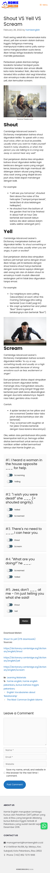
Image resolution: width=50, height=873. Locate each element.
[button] (44, 826)
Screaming (19, 475)
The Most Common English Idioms (24, 699)
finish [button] (25, 621)
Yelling (17, 481)
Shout (17, 540)
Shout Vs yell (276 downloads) (19, 639)
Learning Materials (16, 677)
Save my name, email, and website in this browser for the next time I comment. (26, 772)
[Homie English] (10, 5)
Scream (18, 546)
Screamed (19, 516)
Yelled (17, 509)
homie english (14, 681)
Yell (16, 611)
